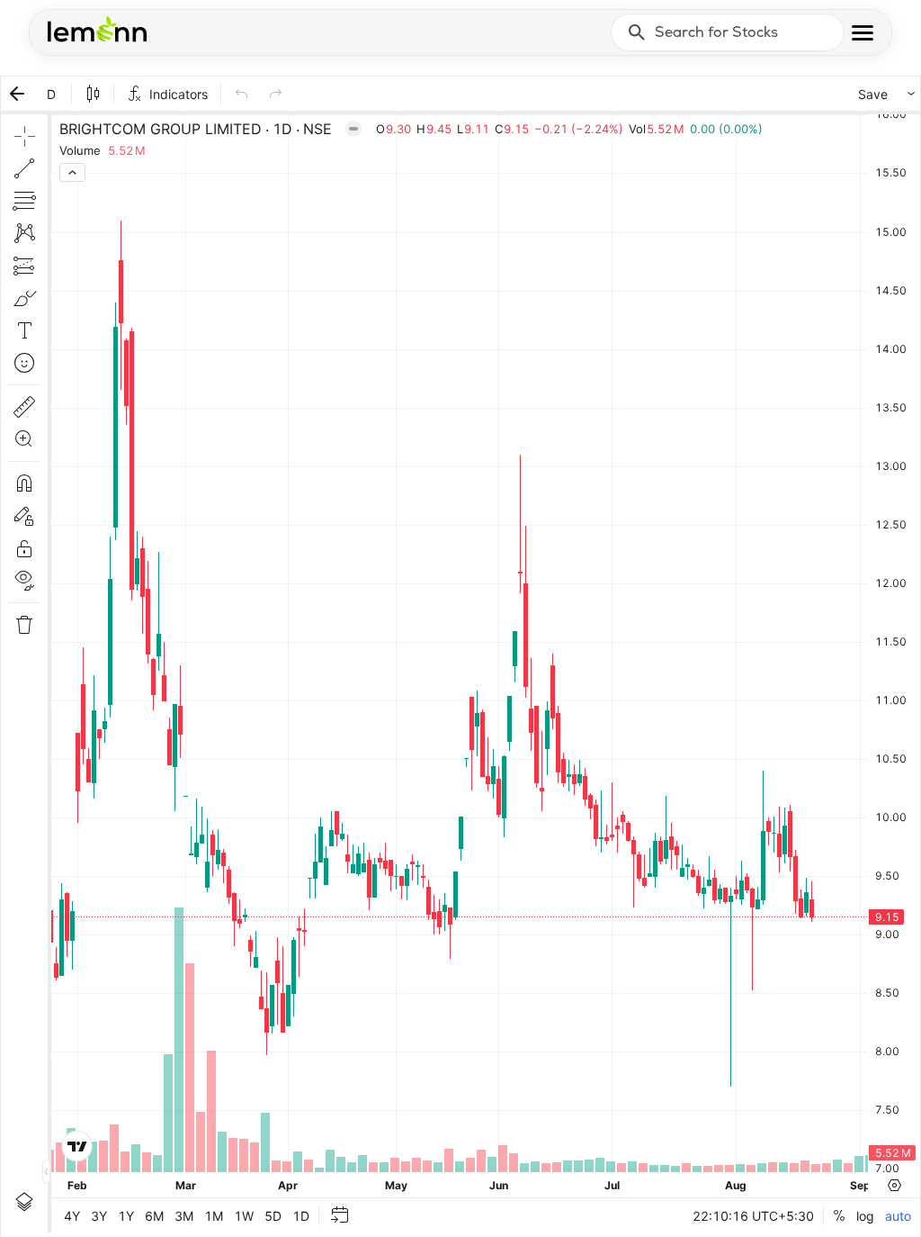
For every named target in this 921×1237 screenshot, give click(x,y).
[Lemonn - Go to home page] (97, 28)
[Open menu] (862, 33)
